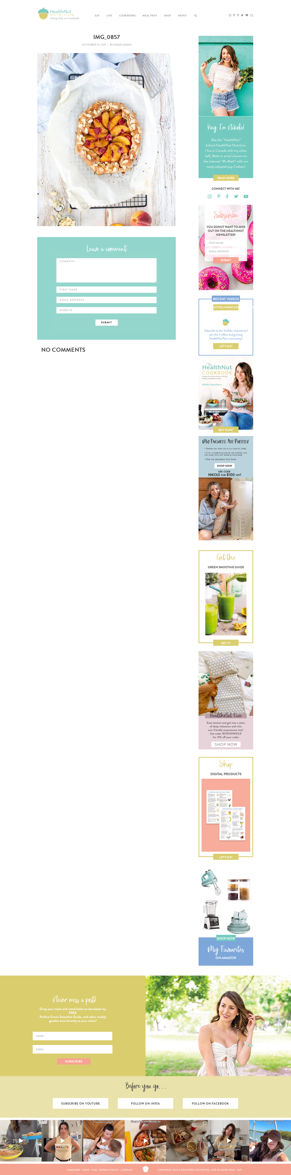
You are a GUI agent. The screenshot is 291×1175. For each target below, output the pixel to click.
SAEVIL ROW (228, 1170)
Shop (167, 16)
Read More (226, 178)
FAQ (94, 1170)
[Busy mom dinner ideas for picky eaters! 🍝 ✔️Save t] (21, 1141)
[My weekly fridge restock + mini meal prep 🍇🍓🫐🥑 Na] (62, 1141)
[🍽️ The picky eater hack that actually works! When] (145, 1141)
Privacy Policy (109, 1170)
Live (109, 16)
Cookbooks (127, 16)
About (182, 16)
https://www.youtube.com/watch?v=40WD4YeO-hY (226, 307)
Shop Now (226, 938)
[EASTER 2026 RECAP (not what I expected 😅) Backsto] (187, 1141)
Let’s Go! (226, 346)
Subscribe (73, 1170)
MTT (239, 1170)
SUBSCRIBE (73, 1061)
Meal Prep (150, 16)
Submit (226, 260)
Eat (97, 16)
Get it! (226, 643)
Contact (127, 1170)
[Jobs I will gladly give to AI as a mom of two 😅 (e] (228, 1141)
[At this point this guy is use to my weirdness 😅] (270, 1141)
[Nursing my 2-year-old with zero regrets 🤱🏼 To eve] (104, 1141)
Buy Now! (226, 430)
